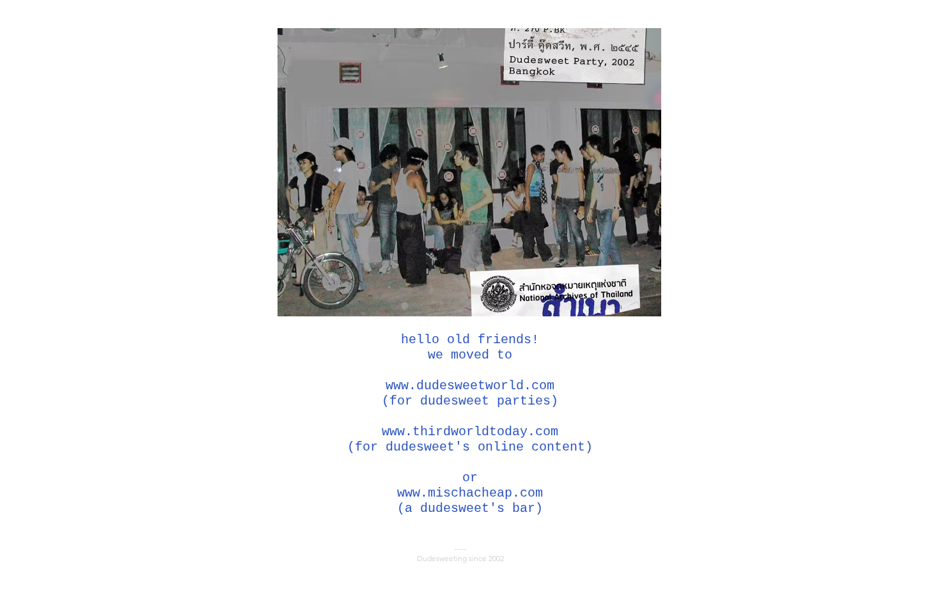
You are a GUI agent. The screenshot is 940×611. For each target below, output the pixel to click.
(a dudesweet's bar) (470, 508)
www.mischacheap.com (470, 493)
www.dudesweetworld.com (470, 385)
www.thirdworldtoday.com (470, 431)
